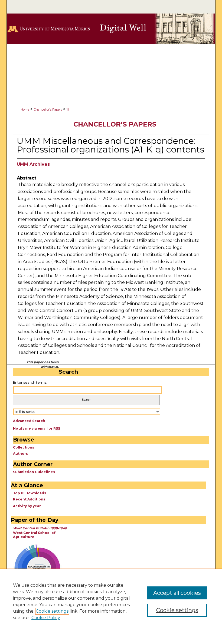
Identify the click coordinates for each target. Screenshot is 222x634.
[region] (111, 601)
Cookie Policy (45, 617)
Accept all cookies (177, 593)
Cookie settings (52, 611)
